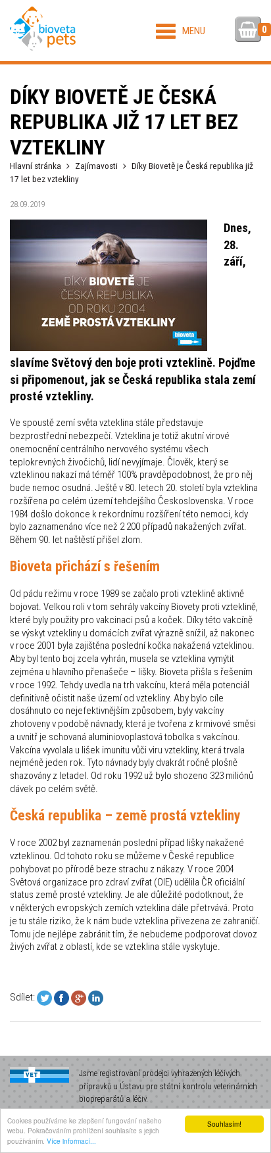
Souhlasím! (224, 1124)
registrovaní (119, 1073)
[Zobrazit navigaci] (180, 31)
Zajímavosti (96, 165)
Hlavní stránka (35, 165)
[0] (248, 31)
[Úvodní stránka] (43, 29)
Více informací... (71, 1141)
